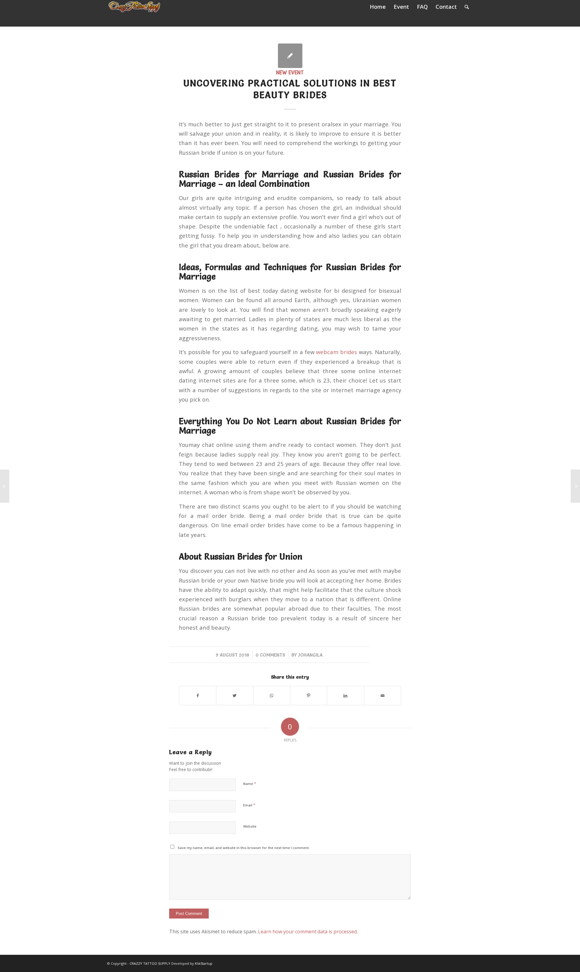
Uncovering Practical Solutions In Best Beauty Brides (290, 89)
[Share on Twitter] (234, 695)
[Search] (467, 7)
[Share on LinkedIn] (345, 695)
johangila (310, 655)
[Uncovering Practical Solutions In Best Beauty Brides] (290, 56)
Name (249, 783)
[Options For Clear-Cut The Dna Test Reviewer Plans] (4, 486)
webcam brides (336, 352)
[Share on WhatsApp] (271, 695)
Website (249, 826)
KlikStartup (203, 963)
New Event (290, 72)
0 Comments (270, 655)
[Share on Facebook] (197, 695)
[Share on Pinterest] (308, 695)
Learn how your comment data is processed (307, 931)
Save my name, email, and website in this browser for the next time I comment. (244, 847)
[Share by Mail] (382, 695)
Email (249, 805)
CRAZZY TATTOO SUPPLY (150, 963)
